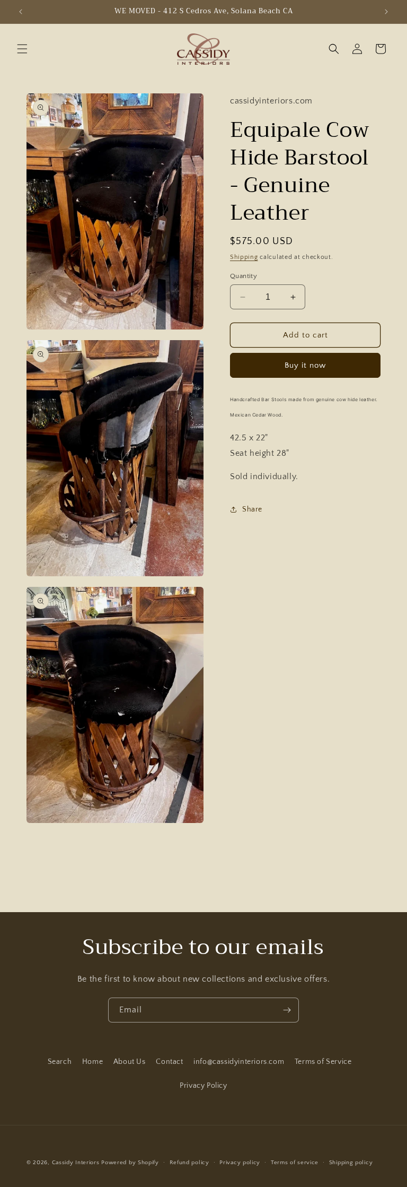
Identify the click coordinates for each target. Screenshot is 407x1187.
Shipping (244, 257)
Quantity (243, 276)
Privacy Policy (203, 1085)
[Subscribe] (286, 1010)
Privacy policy (239, 1162)
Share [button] (252, 509)
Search (60, 1062)
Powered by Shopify (130, 1162)
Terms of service (294, 1162)
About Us (129, 1062)
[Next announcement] (386, 11)
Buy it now (305, 365)
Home (92, 1062)
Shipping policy (351, 1162)
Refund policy (189, 1162)
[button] (22, 48)
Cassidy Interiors (76, 1162)
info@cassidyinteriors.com (238, 1062)
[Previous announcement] (20, 11)
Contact (169, 1062)
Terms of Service (323, 1062)
